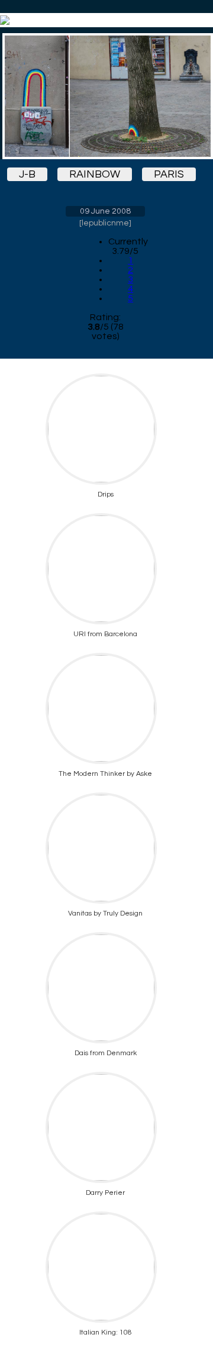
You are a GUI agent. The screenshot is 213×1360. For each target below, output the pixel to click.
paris (169, 174)
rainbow (94, 174)
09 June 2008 (105, 211)
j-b (27, 174)
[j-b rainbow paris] (105, 96)
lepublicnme (105, 223)
